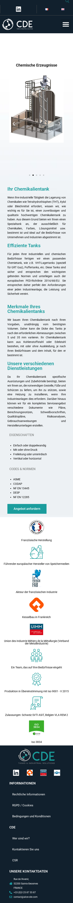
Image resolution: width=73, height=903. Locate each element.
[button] (66, 24)
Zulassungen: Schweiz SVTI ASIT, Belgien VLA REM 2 (36, 714)
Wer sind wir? (21, 838)
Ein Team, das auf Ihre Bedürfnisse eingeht (36, 667)
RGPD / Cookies (22, 805)
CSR (15, 860)
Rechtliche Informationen (28, 794)
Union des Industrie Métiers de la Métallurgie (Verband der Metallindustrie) (36, 642)
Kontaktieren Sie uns (25, 849)
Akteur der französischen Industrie (36, 592)
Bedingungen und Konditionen (31, 816)
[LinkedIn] (18, 9)
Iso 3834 (36, 741)
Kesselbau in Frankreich (36, 617)
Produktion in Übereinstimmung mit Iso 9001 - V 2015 (36, 691)
